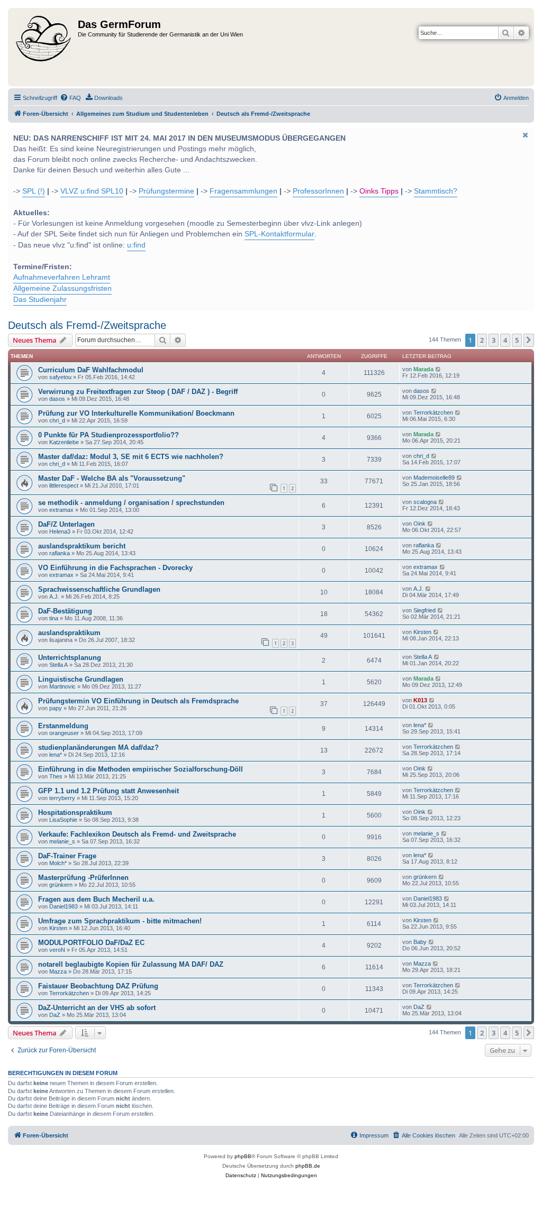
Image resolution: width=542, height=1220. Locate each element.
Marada (423, 369)
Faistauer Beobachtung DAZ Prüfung (98, 986)
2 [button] (482, 340)
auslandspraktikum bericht (81, 546)
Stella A (58, 665)
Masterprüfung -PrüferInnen (83, 878)
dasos (57, 399)
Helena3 (59, 531)
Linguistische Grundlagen (80, 679)
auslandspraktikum (69, 633)
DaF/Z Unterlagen (66, 524)
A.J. (54, 596)
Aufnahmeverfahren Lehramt (61, 277)
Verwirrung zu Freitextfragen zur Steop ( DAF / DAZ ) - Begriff (138, 392)
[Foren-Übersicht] (44, 47)
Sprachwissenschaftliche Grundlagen (99, 589)
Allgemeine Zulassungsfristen (62, 288)
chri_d (57, 420)
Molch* (58, 863)
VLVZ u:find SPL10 (91, 191)
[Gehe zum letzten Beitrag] (438, 369)
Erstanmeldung (63, 726)
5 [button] (517, 340)
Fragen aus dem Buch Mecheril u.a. (96, 899)
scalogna (425, 502)
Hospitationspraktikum (75, 813)
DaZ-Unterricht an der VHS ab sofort (97, 1008)
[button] (528, 340)
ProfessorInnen (318, 191)
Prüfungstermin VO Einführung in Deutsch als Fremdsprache (138, 701)
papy (55, 708)
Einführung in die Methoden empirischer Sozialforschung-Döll (140, 769)
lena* (419, 725)
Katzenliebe (64, 442)
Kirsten (422, 632)
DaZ (54, 1015)
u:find (136, 245)
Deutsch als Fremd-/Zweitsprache (87, 325)
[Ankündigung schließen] (525, 135)
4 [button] (505, 340)
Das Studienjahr (40, 300)
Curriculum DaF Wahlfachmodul (90, 370)
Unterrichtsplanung (69, 658)
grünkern (61, 885)
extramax (61, 510)
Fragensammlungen (243, 191)
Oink (419, 523)
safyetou (60, 377)
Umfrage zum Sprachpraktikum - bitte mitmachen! (120, 921)
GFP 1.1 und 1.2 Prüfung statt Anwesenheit (108, 791)
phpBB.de (307, 1166)
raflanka (59, 553)
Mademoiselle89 (434, 477)
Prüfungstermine (166, 191)
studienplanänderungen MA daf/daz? (98, 747)
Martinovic (62, 686)
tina (53, 618)
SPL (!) (33, 191)
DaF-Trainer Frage (67, 856)
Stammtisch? (435, 191)
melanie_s (62, 841)
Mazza (58, 971)
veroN (57, 950)
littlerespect (63, 485)
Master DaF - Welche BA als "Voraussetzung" (111, 478)
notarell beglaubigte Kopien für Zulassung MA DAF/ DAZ (130, 964)
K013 (420, 700)
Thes (55, 776)
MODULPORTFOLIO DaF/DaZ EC (91, 943)
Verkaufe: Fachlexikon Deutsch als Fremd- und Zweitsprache (137, 834)
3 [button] (493, 340)
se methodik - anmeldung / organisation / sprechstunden (131, 503)
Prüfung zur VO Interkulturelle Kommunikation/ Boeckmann (136, 413)
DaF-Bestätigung (65, 611)
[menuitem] (70, 97)
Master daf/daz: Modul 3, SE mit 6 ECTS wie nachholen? (130, 457)
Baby (420, 942)
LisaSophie (63, 820)
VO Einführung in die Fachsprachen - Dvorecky (115, 568)
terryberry (62, 798)
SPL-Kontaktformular (279, 234)
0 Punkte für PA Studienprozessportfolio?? (108, 435)
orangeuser (64, 733)
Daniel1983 (63, 906)
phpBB (242, 1156)
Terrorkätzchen (433, 412)
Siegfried (424, 610)
